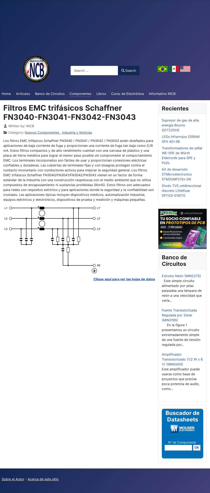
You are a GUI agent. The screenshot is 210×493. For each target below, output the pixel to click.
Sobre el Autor (13, 479)
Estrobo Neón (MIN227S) (181, 276)
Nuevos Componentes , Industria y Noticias (58, 132)
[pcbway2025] (182, 229)
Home (6, 94)
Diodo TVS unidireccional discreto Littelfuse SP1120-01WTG (181, 191)
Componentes (80, 94)
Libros (101, 94)
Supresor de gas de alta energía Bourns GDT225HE (180, 125)
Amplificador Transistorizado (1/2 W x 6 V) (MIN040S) (182, 359)
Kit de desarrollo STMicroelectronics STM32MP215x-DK (177, 174)
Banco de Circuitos (50, 94)
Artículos (23, 94)
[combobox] (94, 70)
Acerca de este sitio (43, 479)
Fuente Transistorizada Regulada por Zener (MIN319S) (179, 315)
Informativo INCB (162, 94)
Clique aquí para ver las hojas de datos (124, 279)
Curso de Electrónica (127, 94)
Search (130, 71)
